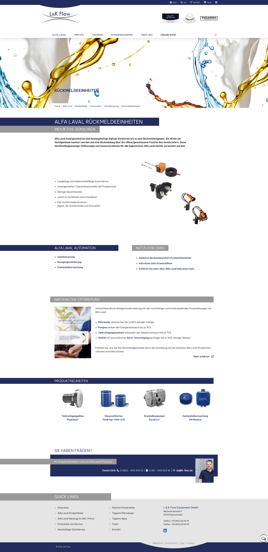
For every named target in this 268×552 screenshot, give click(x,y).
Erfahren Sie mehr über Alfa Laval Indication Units (166, 268)
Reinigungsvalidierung (69, 262)
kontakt (196, 2)
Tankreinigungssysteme (111, 332)
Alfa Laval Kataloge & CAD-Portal (76, 518)
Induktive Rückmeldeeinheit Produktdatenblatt (165, 257)
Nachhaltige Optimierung (71, 529)
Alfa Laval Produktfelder (70, 513)
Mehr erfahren (201, 356)
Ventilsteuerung (66, 257)
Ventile (102, 337)
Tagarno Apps (119, 518)
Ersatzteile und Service (70, 524)
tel (185, 2)
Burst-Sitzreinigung (138, 337)
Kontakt (116, 529)
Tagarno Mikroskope (123, 513)
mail (175, 2)
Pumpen (102, 327)
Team (115, 524)
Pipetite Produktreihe (123, 507)
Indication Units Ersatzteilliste (155, 263)
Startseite (63, 507)
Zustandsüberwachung (70, 267)
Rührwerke (104, 322)
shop (209, 2)
